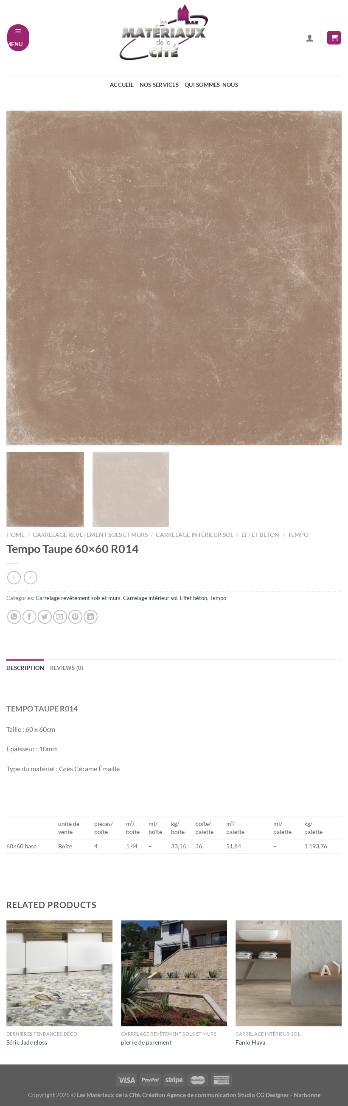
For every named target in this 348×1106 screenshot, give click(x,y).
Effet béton (260, 534)
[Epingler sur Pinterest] (75, 617)
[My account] (310, 37)
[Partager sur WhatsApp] (14, 617)
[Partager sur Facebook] (29, 617)
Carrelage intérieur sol (194, 534)
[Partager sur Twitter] (45, 617)
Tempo (298, 534)
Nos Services (159, 84)
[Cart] (334, 38)
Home (15, 534)
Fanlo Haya (250, 1042)
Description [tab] (25, 667)
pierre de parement (146, 1042)
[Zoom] (17, 435)
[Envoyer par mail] (60, 617)
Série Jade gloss (26, 1042)
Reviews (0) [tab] (67, 667)
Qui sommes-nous (211, 84)
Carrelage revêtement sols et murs (90, 534)
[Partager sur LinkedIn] (91, 617)
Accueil (122, 84)
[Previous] (23, 278)
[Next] (324, 278)
